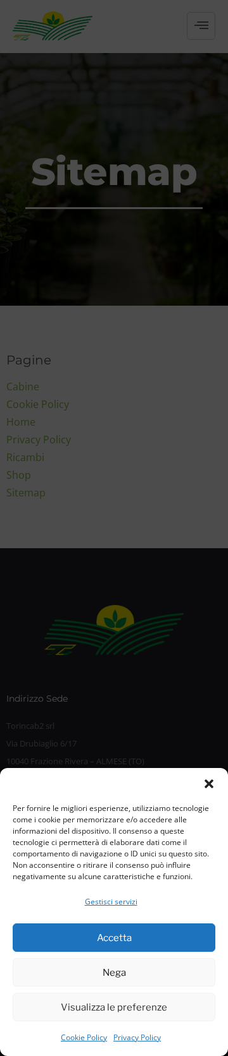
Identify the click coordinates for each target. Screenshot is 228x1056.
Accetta (114, 938)
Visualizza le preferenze (114, 1007)
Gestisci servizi (111, 901)
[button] (209, 783)
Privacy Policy (137, 1037)
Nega (114, 972)
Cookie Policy (84, 1037)
